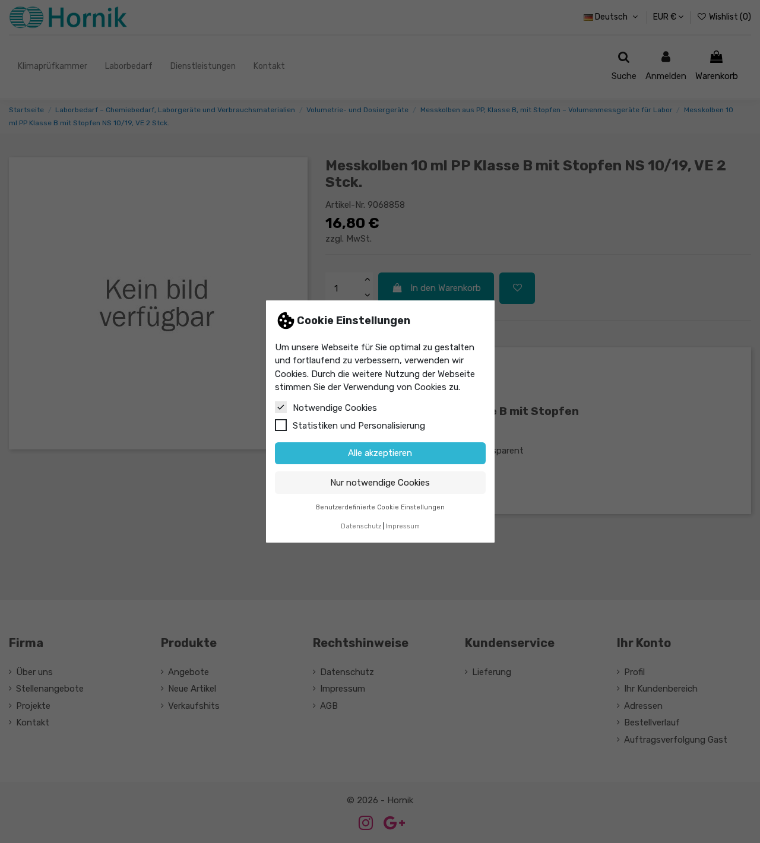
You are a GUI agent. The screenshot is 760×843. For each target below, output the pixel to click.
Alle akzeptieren (380, 453)
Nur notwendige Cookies (380, 482)
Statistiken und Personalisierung (359, 425)
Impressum (402, 526)
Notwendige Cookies (335, 408)
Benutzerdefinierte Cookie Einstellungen (380, 507)
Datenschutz (361, 526)
